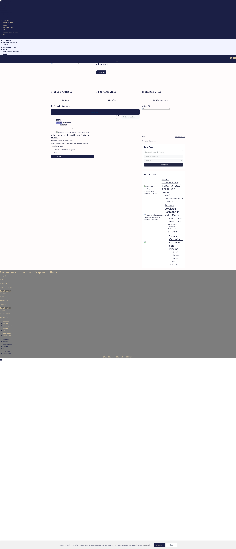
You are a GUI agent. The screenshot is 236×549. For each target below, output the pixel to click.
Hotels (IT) (4, 317)
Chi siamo (5, 328)
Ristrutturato (66, 123)
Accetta (159, 545)
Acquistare (6, 321)
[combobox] (131, 117)
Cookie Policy (146, 545)
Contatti (5, 330)
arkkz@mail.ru (180, 137)
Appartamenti (5, 313)
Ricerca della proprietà (10, 32)
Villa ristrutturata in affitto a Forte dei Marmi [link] (70, 136)
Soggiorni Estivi (8, 27)
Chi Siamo (6, 20)
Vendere (5, 323)
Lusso (5, 25)
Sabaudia (3, 283)
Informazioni (56, 156)
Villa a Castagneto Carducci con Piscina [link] (176, 242)
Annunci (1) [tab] (95, 112)
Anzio (2, 279)
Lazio (2, 296)
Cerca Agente (163, 165)
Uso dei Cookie (7, 335)
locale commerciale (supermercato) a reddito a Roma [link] (171, 185)
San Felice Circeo (6, 287)
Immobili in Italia (8, 23)
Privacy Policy (7, 333)
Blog (4, 34)
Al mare (59, 123)
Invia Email (101, 72)
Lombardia (4, 300)
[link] (72, 132)
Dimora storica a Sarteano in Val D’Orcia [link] (172, 210)
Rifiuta (171, 545)
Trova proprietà (7, 326)
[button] (118, 38)
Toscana (3, 304)
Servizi (5, 30)
